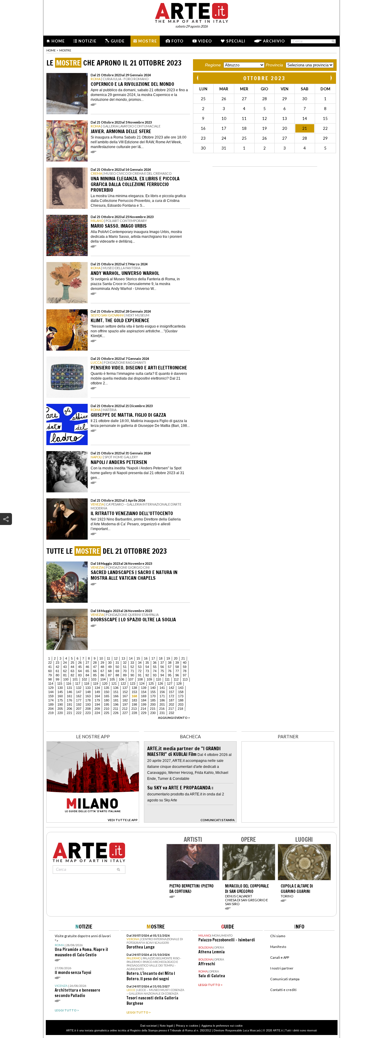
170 (153, 696)
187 (171, 700)
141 (162, 688)
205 (60, 708)
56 (162, 667)
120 (104, 683)
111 (167, 679)
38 (169, 662)
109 (149, 679)
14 (131, 658)
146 (69, 692)
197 (125, 704)
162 (78, 696)
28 (95, 662)
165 (106, 696)
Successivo (330, 77)
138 (134, 688)
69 (117, 671)
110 (158, 679)
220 (60, 713)
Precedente (198, 77)
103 (93, 679)
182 (125, 700)
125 (151, 683)
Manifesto (278, 947)
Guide (117, 41)
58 (177, 667)
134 (97, 688)
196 (115, 704)
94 (162, 675)
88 (117, 675)
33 (132, 662)
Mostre (147, 41)
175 (60, 700)
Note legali (166, 1025)
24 (65, 662)
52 (132, 667)
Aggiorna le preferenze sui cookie (222, 1025)
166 (115, 696)
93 (154, 675)
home (51, 50)
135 (106, 688)
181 (115, 700)
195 (106, 704)
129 (51, 688)
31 (117, 662)
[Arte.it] (191, 12)
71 (132, 671)
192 (78, 704)
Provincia (274, 65)
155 (153, 692)
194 (97, 704)
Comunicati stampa (285, 979)
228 (134, 713)
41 (50, 667)
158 (180, 692)
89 (125, 675)
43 (65, 667)
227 (125, 713)
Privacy (180, 1025)
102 (84, 679)
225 (106, 713)
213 (134, 708)
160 (60, 696)
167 (125, 696)
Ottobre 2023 (264, 78)
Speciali (235, 41)
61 (57, 671)
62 (65, 671)
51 (125, 667)
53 (140, 667)
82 (72, 675)
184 (143, 700)
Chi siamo (277, 936)
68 (110, 671)
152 (125, 692)
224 (97, 713)
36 (154, 662)
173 (180, 696)
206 (69, 708)
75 (162, 671)
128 (179, 683)
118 (86, 683)
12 (116, 658)
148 (88, 692)
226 (115, 713)
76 (169, 671)
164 (97, 696)
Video (205, 41)
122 (123, 683)
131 (69, 688)
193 (88, 704)
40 (184, 662)
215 (152, 708)
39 (177, 662)
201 (162, 704)
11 (108, 658)
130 (60, 688)
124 (142, 683)
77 (177, 671)
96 (177, 675)
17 (153, 658)
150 (106, 692)
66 (95, 671)
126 (160, 683)
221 (69, 713)
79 (50, 675)
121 (114, 683)
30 (110, 662)
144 (51, 692)
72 (140, 671)
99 (57, 679)
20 (175, 658)
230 (153, 713)
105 (112, 679)
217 (171, 708)
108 (140, 679)
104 (103, 679)
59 (184, 667)
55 (154, 667)
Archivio (274, 41)
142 (171, 688)
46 (87, 667)
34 (140, 662)
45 (80, 667)
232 (171, 713)
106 (121, 679)
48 (102, 667)
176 (69, 700)
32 (125, 662)
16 (146, 658)
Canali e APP (279, 957)
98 (50, 679)
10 (101, 658)
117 (77, 683)
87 (110, 675)
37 (162, 662)
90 (132, 675)
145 (60, 692)
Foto (177, 41)
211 (115, 708)
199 (143, 704)
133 (88, 688)
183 (134, 700)
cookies (193, 1025)
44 (72, 667)
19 (168, 658)
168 (134, 696)
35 (147, 662)
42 (57, 667)
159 (51, 696)
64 (80, 671)
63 (72, 671)
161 (69, 696)
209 (97, 708)
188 (180, 700)
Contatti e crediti (283, 990)
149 (97, 692)
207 (78, 708)
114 (50, 683)
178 (88, 700)
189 (51, 704)
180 (106, 700)
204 (51, 708)
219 (51, 713)
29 (102, 662)
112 (176, 679)
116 (68, 683)
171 (162, 696)
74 (154, 671)
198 (134, 704)
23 (57, 662)
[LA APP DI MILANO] (93, 821)
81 (65, 675)
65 (87, 671)
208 (88, 708)
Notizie (87, 41)
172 (171, 696)
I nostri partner (282, 968)
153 (134, 692)
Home (58, 41)
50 (117, 667)
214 (143, 708)
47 (95, 667)
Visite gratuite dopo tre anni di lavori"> (83, 946)
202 (171, 704)
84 (87, 675)
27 (87, 662)
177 (78, 700)
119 (95, 683)
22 (50, 662)
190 (60, 704)
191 (69, 704)
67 (102, 671)
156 (162, 692)
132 (78, 688)
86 (102, 675)
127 (169, 683)
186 (162, 700)
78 (184, 671)
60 (50, 671)
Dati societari (148, 1025)
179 (97, 700)
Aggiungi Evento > (174, 717)
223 (88, 713)
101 (75, 679)
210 (106, 708)
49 (110, 667)
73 (147, 671)
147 (78, 692)
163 (88, 696)
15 (138, 658)
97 (184, 675)
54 (147, 667)
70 (125, 671)
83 (80, 675)
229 (143, 713)
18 (160, 658)
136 (115, 688)
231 (162, 713)
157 (171, 692)
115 (59, 683)
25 (72, 662)
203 (180, 704)
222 (78, 713)
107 (130, 679)
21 (183, 658)
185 (153, 700)
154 (143, 692)
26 (80, 662)
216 (162, 708)
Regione (213, 65)
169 (143, 696)
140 (153, 688)
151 (115, 692)
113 (185, 679)
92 (147, 675)
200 (153, 704)
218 (180, 708)
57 (169, 667)
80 (57, 675)
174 (51, 700)
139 (143, 688)
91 (140, 675)
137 (125, 688)
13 (123, 658)
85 (95, 675)
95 (169, 675)
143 (180, 688)
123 (132, 683)
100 (66, 679)
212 (124, 708)
